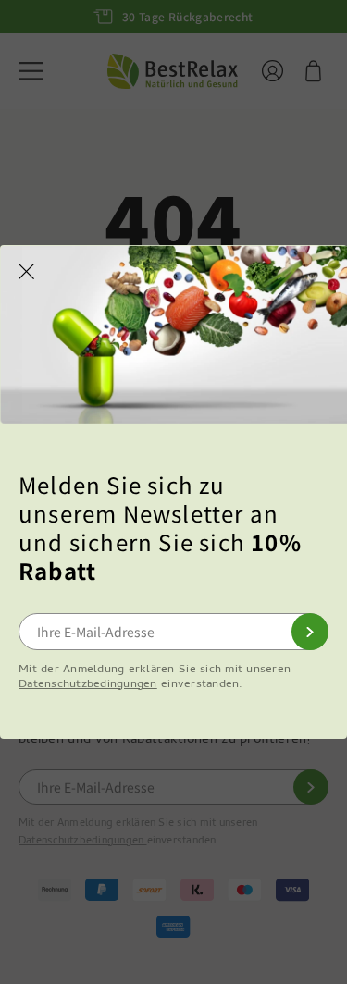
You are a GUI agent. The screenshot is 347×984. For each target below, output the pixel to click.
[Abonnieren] (309, 631)
